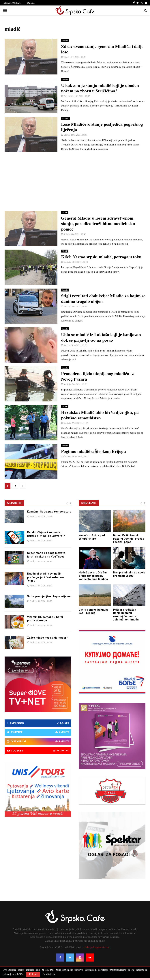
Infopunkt (65, 118)
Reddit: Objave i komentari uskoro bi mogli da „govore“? (46, 534)
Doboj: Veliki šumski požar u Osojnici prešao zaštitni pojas (128, 539)
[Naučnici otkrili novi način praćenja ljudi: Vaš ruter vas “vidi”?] (14, 578)
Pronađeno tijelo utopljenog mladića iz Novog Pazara (97, 376)
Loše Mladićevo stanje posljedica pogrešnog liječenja (102, 127)
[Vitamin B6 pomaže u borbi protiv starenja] (14, 622)
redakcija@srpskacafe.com (96, 947)
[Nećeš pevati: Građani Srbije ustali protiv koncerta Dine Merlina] (95, 558)
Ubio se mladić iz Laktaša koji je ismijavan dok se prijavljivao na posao (101, 337)
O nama (31, 2)
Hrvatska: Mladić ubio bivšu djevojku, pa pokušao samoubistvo (100, 415)
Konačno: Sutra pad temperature (49, 511)
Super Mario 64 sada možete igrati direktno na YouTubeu (46, 554)
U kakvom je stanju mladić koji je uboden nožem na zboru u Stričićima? (100, 88)
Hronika (65, 40)
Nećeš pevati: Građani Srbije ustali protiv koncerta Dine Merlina (93, 576)
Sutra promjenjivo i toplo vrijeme (49, 596)
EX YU (65, 212)
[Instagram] (80, 957)
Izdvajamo (88, 503)
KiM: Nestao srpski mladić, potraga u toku (101, 256)
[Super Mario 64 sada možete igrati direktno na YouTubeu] (14, 557)
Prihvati (33, 974)
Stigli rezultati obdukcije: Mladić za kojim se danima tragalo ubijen (103, 298)
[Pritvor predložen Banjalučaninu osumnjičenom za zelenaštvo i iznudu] (129, 595)
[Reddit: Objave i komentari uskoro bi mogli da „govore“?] (14, 537)
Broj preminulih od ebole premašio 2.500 (129, 574)
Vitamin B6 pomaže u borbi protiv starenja (45, 618)
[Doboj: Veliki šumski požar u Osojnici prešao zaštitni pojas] (129, 521)
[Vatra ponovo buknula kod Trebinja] (95, 595)
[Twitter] (70, 957)
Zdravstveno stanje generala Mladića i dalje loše (102, 49)
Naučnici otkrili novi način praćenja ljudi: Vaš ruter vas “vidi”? (45, 577)
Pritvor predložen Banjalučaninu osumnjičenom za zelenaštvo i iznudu (126, 614)
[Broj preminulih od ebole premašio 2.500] (129, 558)
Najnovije (14, 503)
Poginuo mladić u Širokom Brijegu (93, 451)
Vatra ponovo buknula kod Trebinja (93, 611)
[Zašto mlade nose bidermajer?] (14, 642)
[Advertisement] (75, 181)
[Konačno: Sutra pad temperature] (14, 516)
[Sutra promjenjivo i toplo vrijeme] (14, 601)
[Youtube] (90, 957)
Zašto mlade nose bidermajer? (47, 637)
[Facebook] (60, 957)
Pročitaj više (49, 974)
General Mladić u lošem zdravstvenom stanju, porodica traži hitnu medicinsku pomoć (98, 223)
